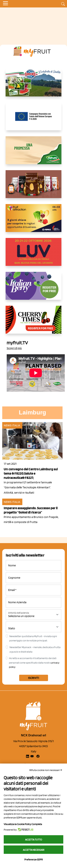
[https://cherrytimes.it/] (33, 323)
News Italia (12, 425)
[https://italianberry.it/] (33, 289)
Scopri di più (14, 348)
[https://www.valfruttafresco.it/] (33, 153)
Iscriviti (33, 678)
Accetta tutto (33, 839)
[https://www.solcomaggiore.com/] (33, 119)
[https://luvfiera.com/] (33, 255)
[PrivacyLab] (25, 829)
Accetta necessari (33, 849)
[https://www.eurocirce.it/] (33, 85)
